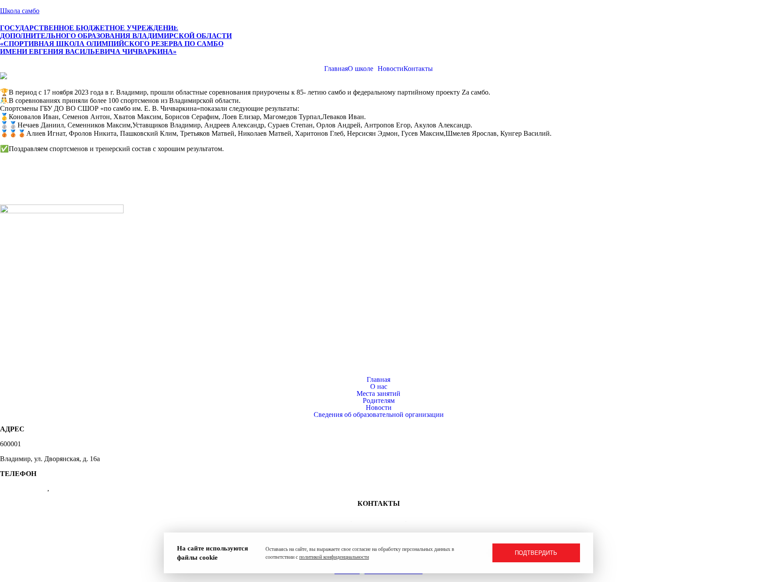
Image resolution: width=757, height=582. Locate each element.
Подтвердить (536, 553)
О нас (378, 386)
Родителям (379, 400)
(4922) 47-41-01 (23, 488)
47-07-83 (63, 488)
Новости (379, 407)
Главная (378, 379)
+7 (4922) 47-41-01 (378, 518)
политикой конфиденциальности (334, 557)
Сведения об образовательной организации (379, 414)
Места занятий (378, 393)
